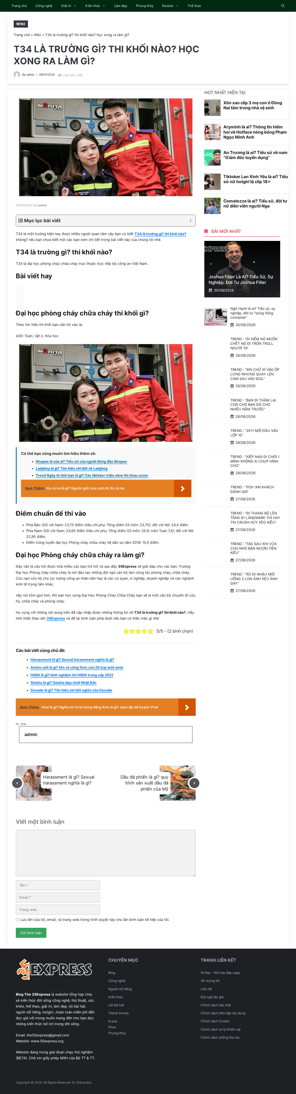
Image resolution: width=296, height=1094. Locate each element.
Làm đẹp (120, 6)
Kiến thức (92, 6)
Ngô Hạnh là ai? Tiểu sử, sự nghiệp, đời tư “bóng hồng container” (252, 313)
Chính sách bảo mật (216, 1005)
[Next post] (194, 783)
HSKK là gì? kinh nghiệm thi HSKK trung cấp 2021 (72, 675)
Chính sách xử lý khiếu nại (221, 1029)
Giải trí (66, 6)
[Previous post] (17, 783)
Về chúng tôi (210, 981)
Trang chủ (19, 6)
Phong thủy (144, 6)
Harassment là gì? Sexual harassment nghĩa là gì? (72, 659)
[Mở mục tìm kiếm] (283, 6)
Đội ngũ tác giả (212, 997)
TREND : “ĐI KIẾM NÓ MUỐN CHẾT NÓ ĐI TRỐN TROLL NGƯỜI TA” (253, 343)
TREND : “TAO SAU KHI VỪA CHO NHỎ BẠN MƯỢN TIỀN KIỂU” (253, 548)
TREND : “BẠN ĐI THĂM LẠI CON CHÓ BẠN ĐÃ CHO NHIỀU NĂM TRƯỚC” (253, 404)
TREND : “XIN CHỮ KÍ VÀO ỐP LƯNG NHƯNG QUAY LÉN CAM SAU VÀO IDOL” (254, 374)
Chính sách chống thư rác (220, 1037)
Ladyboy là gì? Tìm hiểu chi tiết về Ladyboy (72, 468)
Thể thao (194, 6)
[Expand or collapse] (190, 220)
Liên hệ (206, 989)
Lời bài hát (116, 1005)
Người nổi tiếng (120, 989)
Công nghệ (44, 6)
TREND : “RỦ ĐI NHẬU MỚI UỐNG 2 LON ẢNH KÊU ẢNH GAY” (254, 578)
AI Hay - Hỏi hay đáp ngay (220, 973)
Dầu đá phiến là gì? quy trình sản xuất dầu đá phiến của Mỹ (144, 782)
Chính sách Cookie (215, 1021)
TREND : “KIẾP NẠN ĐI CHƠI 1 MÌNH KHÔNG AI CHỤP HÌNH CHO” (254, 461)
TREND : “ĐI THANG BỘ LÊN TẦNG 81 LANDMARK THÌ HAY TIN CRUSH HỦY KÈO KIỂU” (255, 517)
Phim (112, 1027)
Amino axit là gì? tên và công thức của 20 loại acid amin (77, 667)
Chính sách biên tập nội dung (223, 1013)
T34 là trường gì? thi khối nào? (160, 234)
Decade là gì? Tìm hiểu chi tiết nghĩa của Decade (71, 690)
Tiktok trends (118, 1013)
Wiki (20, 24)
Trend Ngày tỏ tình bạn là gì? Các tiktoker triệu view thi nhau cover (92, 475)
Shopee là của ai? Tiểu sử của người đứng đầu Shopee (81, 461)
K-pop (112, 1021)
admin (30, 74)
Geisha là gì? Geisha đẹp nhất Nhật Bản (63, 682)
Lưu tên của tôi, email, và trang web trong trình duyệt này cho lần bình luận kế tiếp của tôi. (94, 919)
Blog (111, 973)
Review (167, 6)
